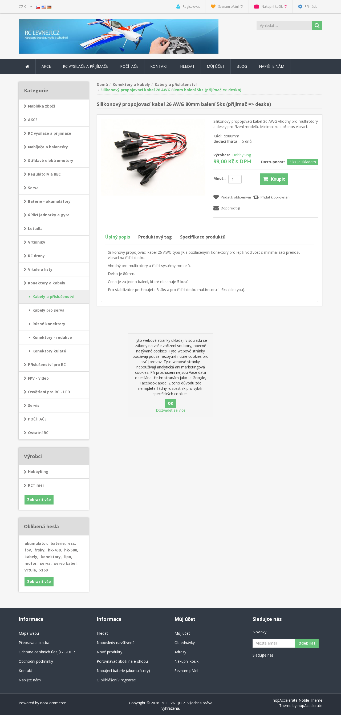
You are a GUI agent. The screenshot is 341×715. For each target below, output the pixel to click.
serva (46, 563)
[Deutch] (49, 6)
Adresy (180, 651)
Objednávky (184, 642)
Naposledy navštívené (116, 642)
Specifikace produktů (203, 237)
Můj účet (216, 66)
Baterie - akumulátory (49, 201)
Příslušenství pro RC (47, 364)
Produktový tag (155, 237)
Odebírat (306, 643)
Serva (33, 187)
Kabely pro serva (48, 310)
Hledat (187, 66)
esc (72, 543)
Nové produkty (109, 651)
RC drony (36, 255)
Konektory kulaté (49, 350)
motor (31, 563)
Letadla (35, 228)
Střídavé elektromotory (50, 160)
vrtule (31, 570)
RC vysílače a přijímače (49, 133)
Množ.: (219, 178)
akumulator (36, 543)
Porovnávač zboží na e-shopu (122, 661)
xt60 (43, 570)
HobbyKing (38, 471)
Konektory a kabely (46, 282)
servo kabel (66, 563)
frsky (40, 550)
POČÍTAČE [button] (129, 66)
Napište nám (271, 66)
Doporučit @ (231, 208)
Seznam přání (186, 670)
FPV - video (38, 378)
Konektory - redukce (52, 337)
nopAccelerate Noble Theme (297, 700)
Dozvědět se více (170, 410)
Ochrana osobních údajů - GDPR (47, 651)
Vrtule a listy (40, 269)
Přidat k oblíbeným (236, 197)
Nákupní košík (186, 661)
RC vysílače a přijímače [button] (85, 66)
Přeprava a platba (34, 642)
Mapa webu (29, 633)
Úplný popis (117, 237)
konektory (51, 556)
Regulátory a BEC (44, 174)
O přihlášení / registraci (116, 679)
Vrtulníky (36, 242)
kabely (31, 556)
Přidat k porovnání (275, 197)
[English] (44, 6)
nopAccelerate (310, 705)
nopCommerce (53, 702)
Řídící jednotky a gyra (49, 214)
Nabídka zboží (41, 106)
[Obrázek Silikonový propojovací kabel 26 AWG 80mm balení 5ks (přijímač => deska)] (153, 156)
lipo (68, 556)
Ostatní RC (38, 432)
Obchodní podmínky (36, 661)
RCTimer (36, 485)
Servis (33, 405)
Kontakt (159, 66)
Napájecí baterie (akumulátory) (123, 670)
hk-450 (55, 550)
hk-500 (71, 550)
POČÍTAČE (37, 419)
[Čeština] (38, 6)
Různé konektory (49, 323)
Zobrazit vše (39, 499)
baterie (58, 543)
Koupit (278, 179)
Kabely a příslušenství (53, 296)
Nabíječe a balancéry (48, 146)
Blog (242, 66)
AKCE (46, 66)
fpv (28, 550)
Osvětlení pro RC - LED (49, 391)
